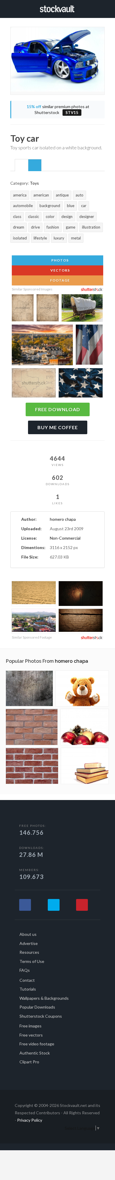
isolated (20, 238)
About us (28, 934)
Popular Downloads (37, 1006)
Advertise (28, 943)
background (50, 205)
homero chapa (63, 519)
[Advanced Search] (103, 8)
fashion (53, 227)
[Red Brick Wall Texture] (32, 766)
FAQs (24, 970)
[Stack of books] (85, 766)
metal (76, 238)
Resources (29, 952)
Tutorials (27, 988)
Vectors (60, 270)
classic (33, 216)
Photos (59, 260)
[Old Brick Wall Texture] (32, 727)
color (50, 216)
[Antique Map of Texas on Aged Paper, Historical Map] (34, 383)
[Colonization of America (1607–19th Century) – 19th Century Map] (23, 308)
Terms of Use (31, 961)
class (17, 216)
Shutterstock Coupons (40, 1016)
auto (79, 195)
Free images (30, 1025)
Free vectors (31, 1034)
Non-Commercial (65, 538)
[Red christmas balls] (85, 727)
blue (70, 205)
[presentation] (21, 165)
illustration (91, 227)
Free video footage (36, 1043)
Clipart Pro (29, 1061)
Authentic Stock (34, 1052)
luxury (59, 238)
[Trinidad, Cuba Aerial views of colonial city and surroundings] (34, 621)
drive (35, 227)
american (41, 195)
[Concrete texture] (29, 688)
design (67, 216)
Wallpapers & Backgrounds (44, 998)
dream (18, 227)
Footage (59, 280)
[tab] (21, 165)
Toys (34, 183)
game (70, 227)
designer (86, 216)
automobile (23, 205)
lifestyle (40, 238)
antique (62, 195)
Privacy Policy (29, 1120)
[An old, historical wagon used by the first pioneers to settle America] (82, 308)
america (20, 195)
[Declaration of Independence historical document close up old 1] (34, 593)
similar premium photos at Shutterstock (58, 109)
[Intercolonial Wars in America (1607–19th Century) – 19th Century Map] (48, 308)
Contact (27, 980)
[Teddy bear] (82, 688)
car (83, 205)
